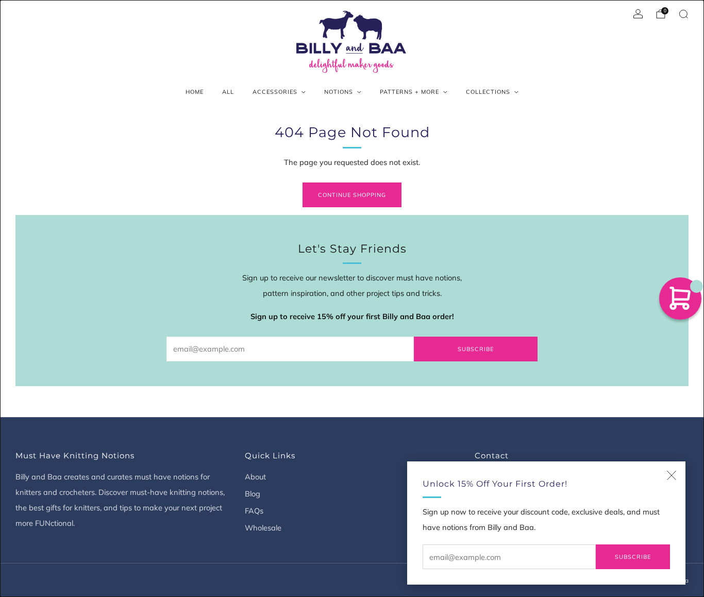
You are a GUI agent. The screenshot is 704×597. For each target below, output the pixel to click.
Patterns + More (409, 91)
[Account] (638, 14)
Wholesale (263, 528)
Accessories (275, 91)
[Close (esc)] (671, 475)
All (228, 91)
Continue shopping (352, 194)
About (255, 477)
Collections (488, 91)
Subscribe (633, 556)
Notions (338, 91)
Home (195, 91)
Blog (252, 494)
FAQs (254, 511)
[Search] (683, 14)
